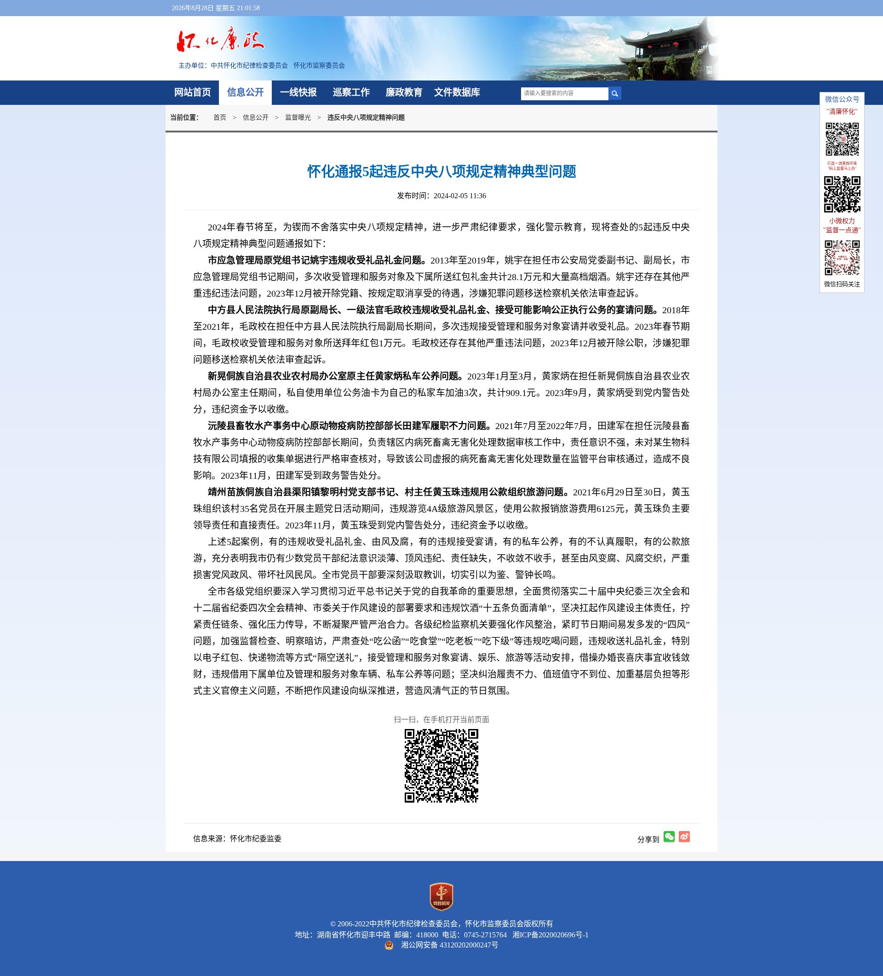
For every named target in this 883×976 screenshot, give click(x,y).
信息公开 (245, 92)
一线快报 (298, 92)
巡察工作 (351, 92)
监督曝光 (298, 117)
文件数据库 (457, 92)
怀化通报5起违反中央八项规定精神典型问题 (441, 171)
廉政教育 (404, 92)
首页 (219, 117)
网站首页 (192, 92)
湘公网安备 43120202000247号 (450, 945)
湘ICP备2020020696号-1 (549, 935)
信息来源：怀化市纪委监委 (237, 839)
